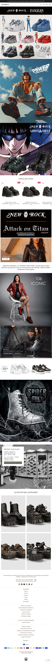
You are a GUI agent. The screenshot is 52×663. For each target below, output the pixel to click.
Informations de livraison (26, 632)
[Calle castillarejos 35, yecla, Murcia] (26, 467)
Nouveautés (26, 589)
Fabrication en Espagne (26, 609)
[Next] (49, 56)
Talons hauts (8, 353)
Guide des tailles (26, 622)
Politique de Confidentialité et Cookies (26, 630)
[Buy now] (26, 250)
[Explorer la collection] (26, 223)
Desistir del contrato (26, 636)
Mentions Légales (26, 626)
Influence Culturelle (26, 614)
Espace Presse (26, 611)
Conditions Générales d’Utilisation (26, 634)
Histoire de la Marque (26, 605)
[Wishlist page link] (41, 4)
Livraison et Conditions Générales (26, 620)
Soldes (26, 599)
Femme (26, 591)
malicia (17, 353)
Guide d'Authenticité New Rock (26, 607)
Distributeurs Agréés (26, 616)
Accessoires (26, 601)
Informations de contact (26, 628)
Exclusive (26, 595)
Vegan (26, 597)
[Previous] (47, 56)
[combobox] (26, 644)
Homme (26, 593)
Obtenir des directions (13, 462)
